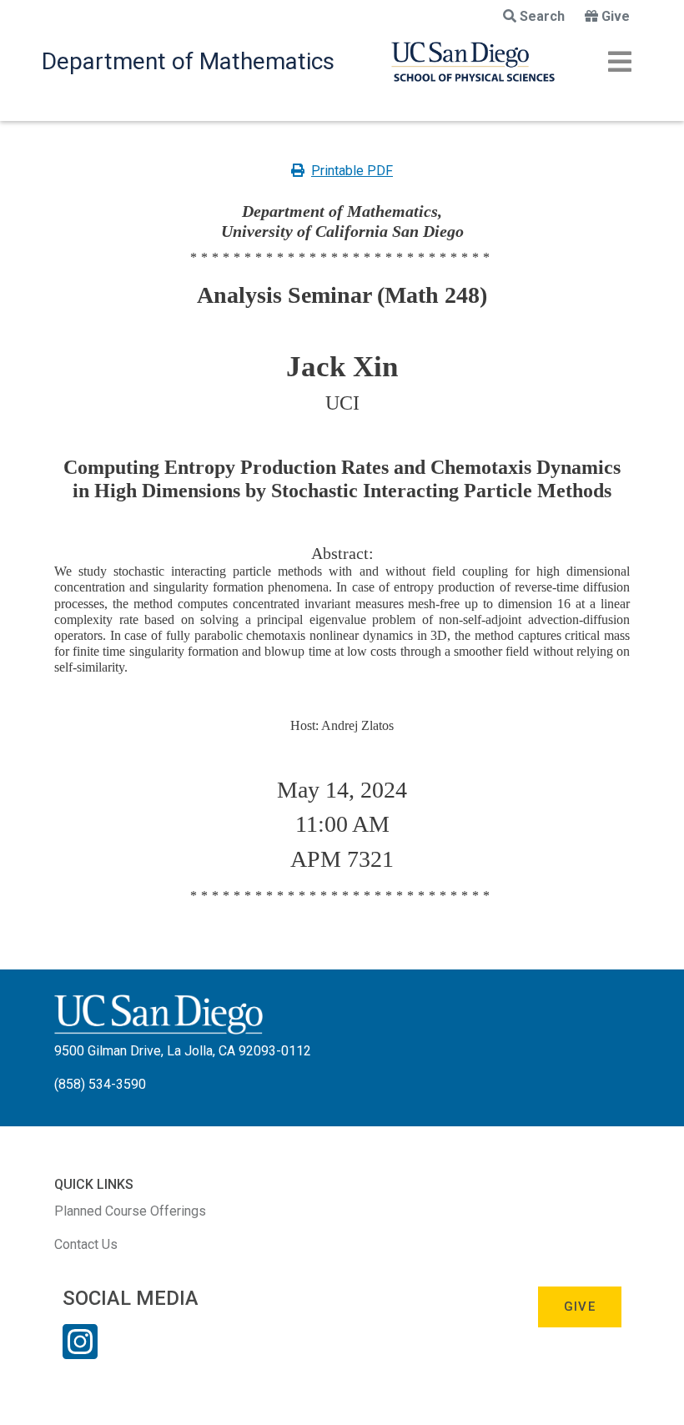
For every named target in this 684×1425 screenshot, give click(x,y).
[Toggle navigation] (619, 61)
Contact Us (86, 1244)
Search (542, 16)
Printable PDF (352, 171)
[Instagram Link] (80, 1352)
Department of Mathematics (188, 61)
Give (615, 16)
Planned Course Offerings (130, 1211)
